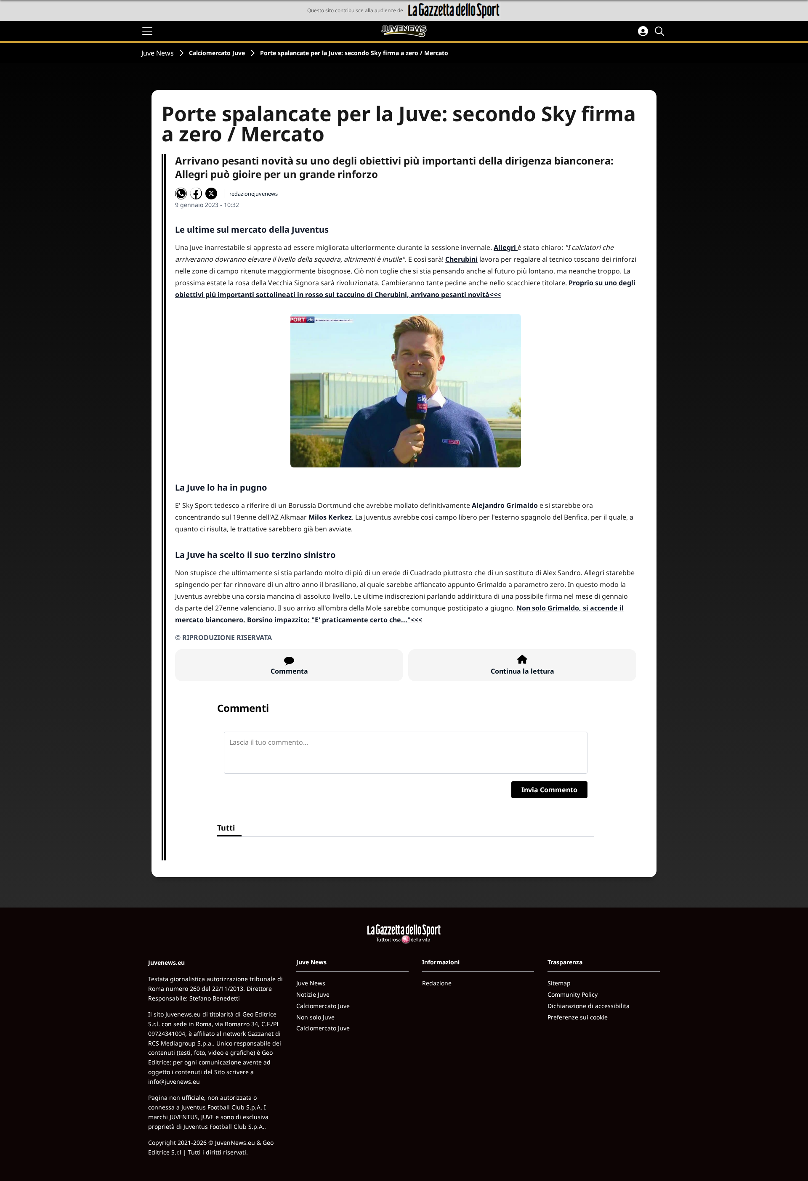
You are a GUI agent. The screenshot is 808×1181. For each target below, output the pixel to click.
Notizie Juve (313, 994)
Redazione (437, 983)
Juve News (157, 53)
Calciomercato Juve (217, 53)
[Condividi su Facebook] (196, 193)
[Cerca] (661, 31)
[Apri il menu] (147, 31)
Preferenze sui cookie (578, 1017)
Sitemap (559, 983)
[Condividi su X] (211, 193)
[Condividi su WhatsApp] (181, 193)
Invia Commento (549, 789)
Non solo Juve (315, 1017)
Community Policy (573, 994)
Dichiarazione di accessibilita (589, 1006)
